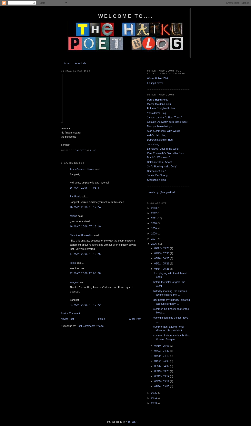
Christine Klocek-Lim (81, 235)
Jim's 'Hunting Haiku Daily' (162, 166)
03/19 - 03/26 (162, 371)
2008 (154, 233)
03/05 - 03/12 (162, 381)
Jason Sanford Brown (82, 169)
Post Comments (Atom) (90, 325)
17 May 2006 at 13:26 (85, 254)
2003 (154, 403)
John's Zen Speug (157, 175)
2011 (154, 218)
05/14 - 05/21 (162, 268)
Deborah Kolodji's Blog (160, 139)
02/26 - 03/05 (162, 386)
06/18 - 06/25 (162, 258)
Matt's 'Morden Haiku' (159, 104)
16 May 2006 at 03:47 (85, 187)
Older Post (135, 318)
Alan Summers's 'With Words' (163, 130)
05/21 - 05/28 (162, 263)
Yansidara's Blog (156, 113)
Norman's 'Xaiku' (156, 171)
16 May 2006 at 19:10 (85, 226)
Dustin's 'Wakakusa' (158, 157)
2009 (154, 228)
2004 (154, 398)
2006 (154, 243)
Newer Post (67, 318)
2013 (154, 208)
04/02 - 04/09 (162, 361)
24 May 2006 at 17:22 (85, 304)
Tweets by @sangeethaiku (162, 192)
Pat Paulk (75, 196)
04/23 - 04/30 (162, 350)
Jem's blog (153, 144)
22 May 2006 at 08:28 (85, 273)
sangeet (74, 282)
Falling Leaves (155, 83)
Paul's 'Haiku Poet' (157, 99)
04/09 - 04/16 (162, 355)
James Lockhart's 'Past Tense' (164, 117)
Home (66, 63)
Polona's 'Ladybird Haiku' (161, 108)
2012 (154, 213)
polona (73, 215)
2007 (154, 238)
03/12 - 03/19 (162, 376)
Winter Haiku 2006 (157, 78)
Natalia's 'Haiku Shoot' (159, 162)
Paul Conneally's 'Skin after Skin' (165, 153)
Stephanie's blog (156, 179)
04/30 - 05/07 (162, 345)
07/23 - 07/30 (162, 253)
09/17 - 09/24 (162, 248)
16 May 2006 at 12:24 (85, 207)
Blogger (135, 422)
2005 (154, 392)
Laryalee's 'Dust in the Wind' (163, 148)
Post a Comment (70, 313)
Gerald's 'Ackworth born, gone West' (167, 121)
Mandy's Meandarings (159, 126)
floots (73, 262)
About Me (80, 63)
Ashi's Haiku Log (156, 135)
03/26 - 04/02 (162, 366)
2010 (154, 223)
